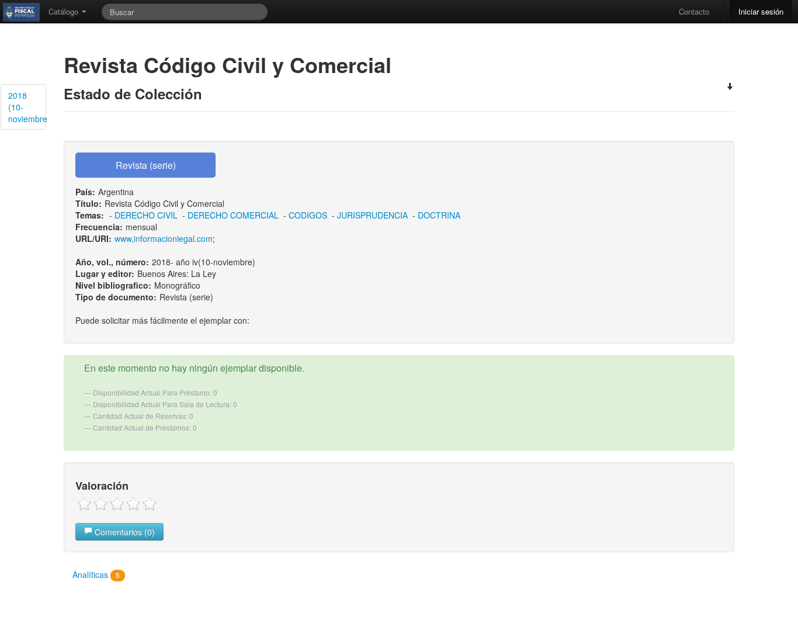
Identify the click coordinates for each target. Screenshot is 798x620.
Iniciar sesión (760, 11)
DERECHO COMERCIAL (233, 215)
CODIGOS (308, 215)
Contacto (694, 11)
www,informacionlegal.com (164, 238)
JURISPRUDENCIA (372, 215)
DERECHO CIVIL (146, 215)
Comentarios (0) (123, 532)
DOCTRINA (439, 215)
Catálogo (64, 11)
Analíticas (96, 574)
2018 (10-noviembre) (27, 106)
